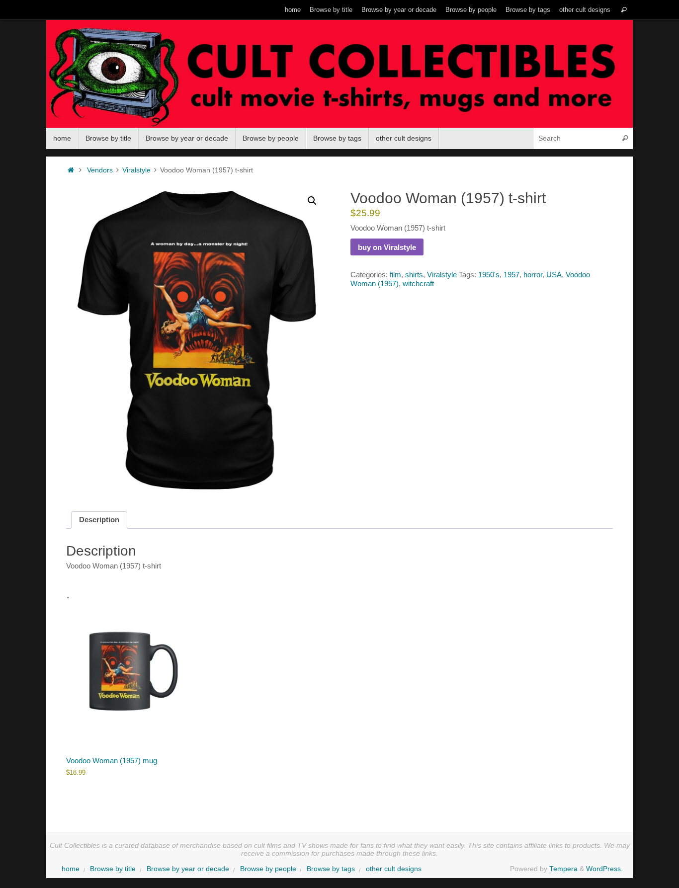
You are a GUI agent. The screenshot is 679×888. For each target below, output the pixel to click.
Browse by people (471, 9)
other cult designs (584, 9)
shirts (414, 274)
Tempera (563, 869)
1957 (511, 274)
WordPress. (604, 869)
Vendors (100, 170)
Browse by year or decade (398, 9)
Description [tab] (99, 519)
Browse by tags (528, 9)
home (293, 9)
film (395, 274)
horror (532, 274)
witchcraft (418, 283)
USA (554, 274)
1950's (489, 274)
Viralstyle (136, 170)
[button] (312, 201)
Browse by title (331, 9)
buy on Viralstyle (387, 247)
